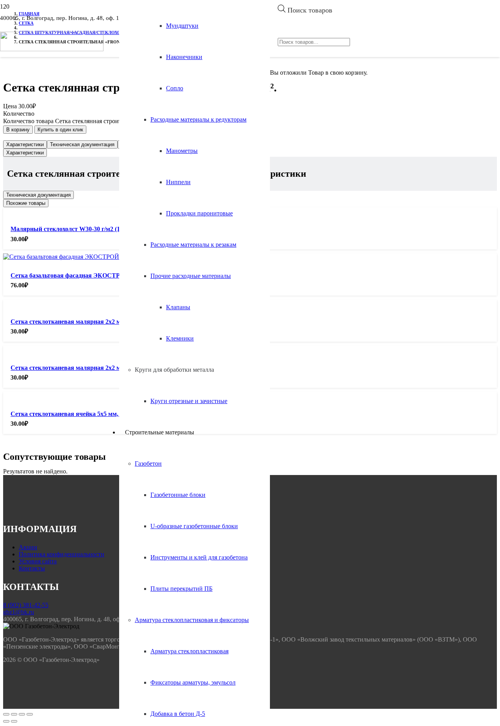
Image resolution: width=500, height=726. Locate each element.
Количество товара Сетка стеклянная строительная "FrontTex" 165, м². (96, 121)
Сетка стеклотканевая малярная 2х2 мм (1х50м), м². (84, 367)
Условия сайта (38, 561)
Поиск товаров (310, 10)
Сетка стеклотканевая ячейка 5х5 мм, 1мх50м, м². (81, 414)
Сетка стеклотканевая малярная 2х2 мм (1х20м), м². (84, 321)
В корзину (18, 130)
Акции (28, 547)
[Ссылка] (52, 49)
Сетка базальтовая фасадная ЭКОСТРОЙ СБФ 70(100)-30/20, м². (102, 275)
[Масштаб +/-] (30, 714)
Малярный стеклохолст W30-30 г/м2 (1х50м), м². (78, 229)
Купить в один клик (60, 130)
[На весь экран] (22, 714)
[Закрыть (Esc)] (6, 714)
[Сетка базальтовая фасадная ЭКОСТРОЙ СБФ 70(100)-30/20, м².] (97, 256)
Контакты (32, 568)
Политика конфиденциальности (61, 554)
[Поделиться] (14, 714)
